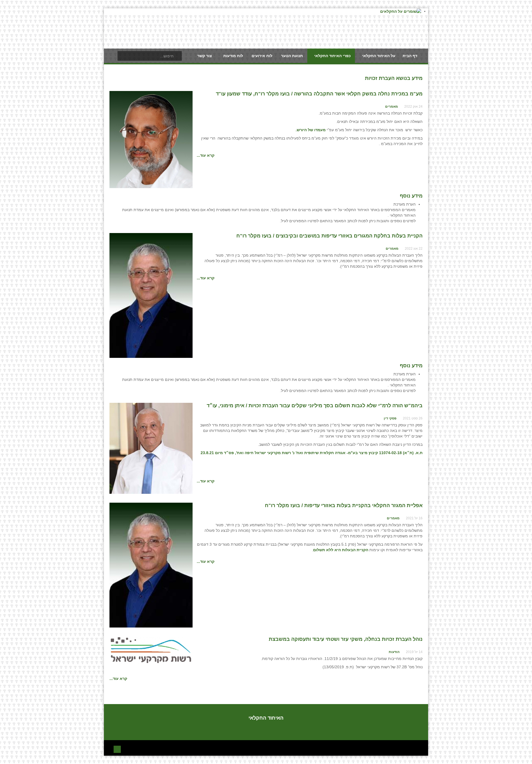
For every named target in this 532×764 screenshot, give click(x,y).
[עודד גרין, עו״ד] (151, 139)
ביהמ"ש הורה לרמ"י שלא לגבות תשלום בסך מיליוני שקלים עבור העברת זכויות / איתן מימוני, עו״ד (315, 405)
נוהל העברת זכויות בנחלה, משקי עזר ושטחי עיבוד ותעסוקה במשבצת (346, 639)
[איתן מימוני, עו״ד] (151, 448)
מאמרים (391, 106)
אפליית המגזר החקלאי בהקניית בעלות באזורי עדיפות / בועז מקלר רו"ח (344, 505)
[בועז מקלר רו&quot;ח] (151, 295)
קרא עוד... (205, 155)
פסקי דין (390, 418)
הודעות (394, 652)
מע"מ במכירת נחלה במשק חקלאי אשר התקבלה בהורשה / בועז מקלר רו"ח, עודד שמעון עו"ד (319, 94)
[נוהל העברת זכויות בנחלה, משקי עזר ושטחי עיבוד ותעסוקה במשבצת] (151, 649)
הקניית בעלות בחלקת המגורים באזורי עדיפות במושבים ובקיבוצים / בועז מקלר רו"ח (329, 236)
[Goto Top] (117, 748)
